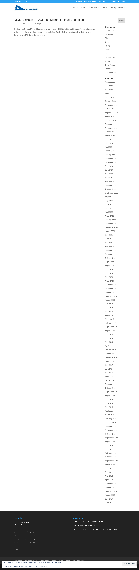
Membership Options (90, 1)
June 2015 (109, 449)
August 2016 (110, 396)
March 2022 (109, 216)
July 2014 (109, 468)
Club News (109, 31)
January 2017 (110, 380)
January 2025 (110, 120)
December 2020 (111, 250)
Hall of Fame (92, 8)
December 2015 (111, 426)
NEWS (83, 8)
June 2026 (109, 86)
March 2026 (109, 97)
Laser (107, 50)
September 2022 (111, 193)
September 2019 (111, 296)
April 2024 (109, 147)
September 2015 (111, 438)
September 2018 (111, 327)
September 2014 (111, 461)
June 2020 (109, 273)
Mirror (42, 24)
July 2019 (109, 304)
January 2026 (110, 101)
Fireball (108, 38)
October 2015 (110, 434)
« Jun (16, 550)
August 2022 (110, 197)
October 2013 (110, 487)
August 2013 (110, 495)
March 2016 (109, 415)
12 (21, 536)
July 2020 (109, 269)
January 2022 (110, 220)
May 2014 (109, 476)
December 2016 (111, 384)
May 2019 (109, 311)
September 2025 (111, 113)
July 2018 (109, 334)
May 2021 (109, 243)
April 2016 (109, 411)
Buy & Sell (106, 1)
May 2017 (109, 373)
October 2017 (110, 354)
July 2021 (109, 235)
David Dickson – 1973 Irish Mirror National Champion (49, 19)
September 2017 (111, 357)
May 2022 (109, 208)
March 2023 (109, 178)
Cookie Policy (43, 566)
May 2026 (109, 90)
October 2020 (110, 258)
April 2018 (109, 346)
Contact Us (78, 1)
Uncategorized (110, 73)
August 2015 (110, 442)
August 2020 (110, 266)
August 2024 (110, 135)
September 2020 (111, 262)
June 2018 (109, 338)
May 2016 (109, 407)
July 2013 (109, 499)
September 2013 (111, 491)
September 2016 (111, 392)
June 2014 (109, 472)
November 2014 (111, 457)
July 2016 (109, 399)
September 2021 (111, 227)
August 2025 (110, 116)
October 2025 (110, 109)
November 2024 (111, 128)
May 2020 (109, 277)
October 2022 (110, 189)
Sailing (104, 8)
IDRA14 (108, 46)
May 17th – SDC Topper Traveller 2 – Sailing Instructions (96, 529)
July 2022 (109, 201)
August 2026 (110, 82)
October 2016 (110, 388)
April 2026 (109, 93)
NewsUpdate (110, 57)
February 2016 (110, 419)
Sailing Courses (117, 8)
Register (113, 1)
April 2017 (109, 376)
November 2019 (111, 288)
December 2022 (111, 185)
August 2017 (110, 361)
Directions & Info (31, 560)
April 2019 (109, 315)
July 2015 (109, 445)
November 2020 (111, 254)
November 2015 (111, 430)
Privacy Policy (44, 560)
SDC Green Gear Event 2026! (85, 526)
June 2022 (109, 204)
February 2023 (110, 181)
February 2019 (110, 323)
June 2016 (109, 403)
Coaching (109, 34)
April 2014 (109, 480)
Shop (99, 1)
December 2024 (111, 124)
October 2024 (110, 132)
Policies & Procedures (67, 560)
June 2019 (109, 308)
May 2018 (109, 342)
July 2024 (109, 139)
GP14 (107, 42)
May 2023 (109, 174)
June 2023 (109, 170)
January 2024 (110, 155)
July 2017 (109, 365)
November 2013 (111, 484)
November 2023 (111, 162)
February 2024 (110, 151)
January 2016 (110, 422)
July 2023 (109, 166)
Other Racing (110, 65)
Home (74, 8)
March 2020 (109, 281)
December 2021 (111, 223)
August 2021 (110, 231)
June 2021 (109, 239)
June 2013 (109, 503)
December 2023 (111, 159)
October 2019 (110, 292)
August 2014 (110, 464)
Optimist (108, 61)
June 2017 (109, 369)
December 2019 (111, 285)
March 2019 (109, 319)
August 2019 (110, 300)
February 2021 (110, 246)
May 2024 (109, 143)
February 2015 (110, 453)
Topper (107, 69)
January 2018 (110, 350)
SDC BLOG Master (22, 24)
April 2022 (109, 212)
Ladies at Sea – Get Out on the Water (88, 522)
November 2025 (111, 105)
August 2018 (110, 331)
